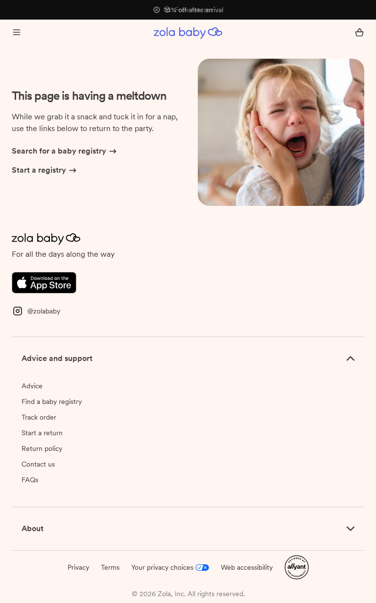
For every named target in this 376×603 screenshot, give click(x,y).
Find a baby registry (52, 401)
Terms (110, 567)
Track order (39, 417)
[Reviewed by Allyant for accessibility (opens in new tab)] (296, 567)
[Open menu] (17, 33)
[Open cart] (359, 33)
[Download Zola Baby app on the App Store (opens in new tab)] (44, 282)
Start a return (42, 433)
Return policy (42, 448)
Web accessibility (247, 567)
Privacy (78, 567)
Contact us (38, 464)
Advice (32, 386)
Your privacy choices (162, 567)
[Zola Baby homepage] (188, 33)
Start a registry (39, 170)
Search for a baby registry (59, 151)
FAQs (30, 480)
